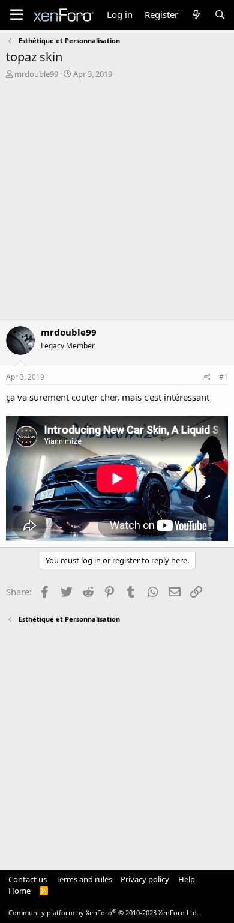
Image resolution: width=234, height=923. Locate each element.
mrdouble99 (36, 73)
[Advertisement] (117, 202)
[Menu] (16, 15)
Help (186, 879)
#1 (223, 377)
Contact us (27, 879)
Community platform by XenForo (103, 912)
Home (19, 890)
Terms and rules (84, 879)
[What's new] (196, 15)
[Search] (220, 15)
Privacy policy (145, 879)
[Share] (207, 377)
